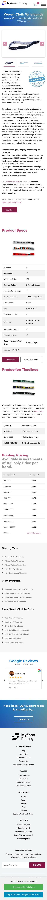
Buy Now (9, 210)
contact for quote (33, 533)
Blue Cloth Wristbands (13, 622)
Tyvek (23, 800)
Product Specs (14, 230)
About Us (23, 754)
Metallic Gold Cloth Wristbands (17, 630)
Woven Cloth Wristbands (14, 557)
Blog (23, 750)
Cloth (23, 796)
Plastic (23, 803)
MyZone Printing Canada (23, 764)
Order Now (10, 359)
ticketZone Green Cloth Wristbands (18, 597)
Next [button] (42, 44)
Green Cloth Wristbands (14, 626)
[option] (23, 43)
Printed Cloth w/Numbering (15, 565)
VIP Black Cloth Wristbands (15, 601)
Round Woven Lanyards (23, 835)
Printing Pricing (15, 455)
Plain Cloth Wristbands (13, 569)
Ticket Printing (23, 775)
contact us (38, 411)
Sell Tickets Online (23, 785)
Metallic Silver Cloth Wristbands (17, 634)
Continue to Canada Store (24, 887)
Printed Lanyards (23, 828)
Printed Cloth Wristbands (14, 561)
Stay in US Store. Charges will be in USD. (23, 894)
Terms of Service (24, 757)
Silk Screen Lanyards (23, 831)
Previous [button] (5, 44)
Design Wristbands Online (23, 814)
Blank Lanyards (23, 838)
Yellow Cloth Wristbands (14, 642)
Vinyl (23, 807)
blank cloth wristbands (11, 202)
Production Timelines (20, 369)
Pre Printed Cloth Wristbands (16, 573)
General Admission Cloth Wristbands (19, 589)
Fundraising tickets (23, 782)
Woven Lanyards (24, 824)
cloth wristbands (13, 181)
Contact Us (23, 719)
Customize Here (31, 359)
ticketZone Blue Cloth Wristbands (17, 593)
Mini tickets (23, 778)
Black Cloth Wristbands (14, 618)
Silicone (23, 810)
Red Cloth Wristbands (13, 638)
